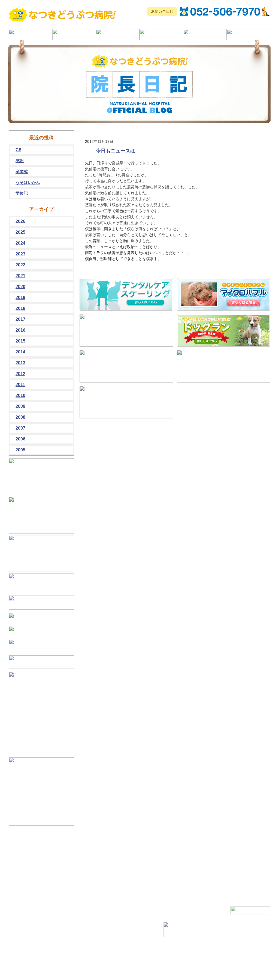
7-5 (18, 149)
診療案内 (20, 935)
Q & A (98, 930)
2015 (20, 341)
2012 (20, 373)
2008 (20, 417)
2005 (20, 450)
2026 (20, 221)
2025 (20, 232)
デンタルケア (65, 930)
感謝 (20, 160)
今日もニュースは (115, 150)
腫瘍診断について (69, 925)
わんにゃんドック (69, 940)
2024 (20, 243)
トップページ (24, 925)
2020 (20, 286)
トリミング (64, 950)
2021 (20, 275)
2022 (20, 265)
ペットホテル (104, 925)
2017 (20, 319)
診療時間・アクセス (29, 950)
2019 (20, 297)
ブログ (99, 940)
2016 (20, 330)
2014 (20, 352)
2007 (20, 428)
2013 (20, 362)
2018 (20, 308)
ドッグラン (64, 945)
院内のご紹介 (24, 945)
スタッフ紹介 (104, 935)
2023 (20, 254)
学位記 (22, 193)
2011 (20, 384)
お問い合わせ (104, 950)
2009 (20, 406)
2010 (20, 395)
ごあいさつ (22, 930)
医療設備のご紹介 (27, 940)
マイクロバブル (67, 935)
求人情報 (100, 945)
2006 (20, 439)
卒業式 (22, 171)
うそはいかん (28, 182)
